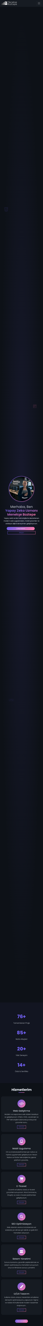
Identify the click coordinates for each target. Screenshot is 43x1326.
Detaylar (21, 1127)
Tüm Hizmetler (21, 1321)
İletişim (21, 533)
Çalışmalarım (20, 528)
